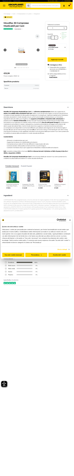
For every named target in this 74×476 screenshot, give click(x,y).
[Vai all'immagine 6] (23, 67)
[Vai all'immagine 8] (26, 67)
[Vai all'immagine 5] (21, 67)
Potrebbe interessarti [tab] (12, 166)
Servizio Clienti (16, 1)
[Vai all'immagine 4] (19, 67)
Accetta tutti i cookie (59, 255)
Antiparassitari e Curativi (24, 14)
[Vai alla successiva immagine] (38, 50)
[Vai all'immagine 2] (16, 67)
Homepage (7, 14)
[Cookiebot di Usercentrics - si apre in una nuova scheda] (58, 220)
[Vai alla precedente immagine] (5, 50)
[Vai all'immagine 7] (24, 67)
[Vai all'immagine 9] (28, 67)
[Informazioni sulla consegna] (58, 71)
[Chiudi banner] (70, 220)
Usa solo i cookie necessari (13, 255)
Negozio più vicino (7, 1)
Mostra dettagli (62, 249)
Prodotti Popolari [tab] (26, 166)
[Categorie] (4, 5)
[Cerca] (28, 5)
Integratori (37, 14)
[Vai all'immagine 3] (18, 67)
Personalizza (35, 255)
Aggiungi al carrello (57, 59)
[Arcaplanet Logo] (16, 5)
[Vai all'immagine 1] (15, 67)
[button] (22, 50)
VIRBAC (6, 20)
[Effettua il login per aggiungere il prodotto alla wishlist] (37, 36)
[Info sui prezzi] (18, 76)
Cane (13, 14)
